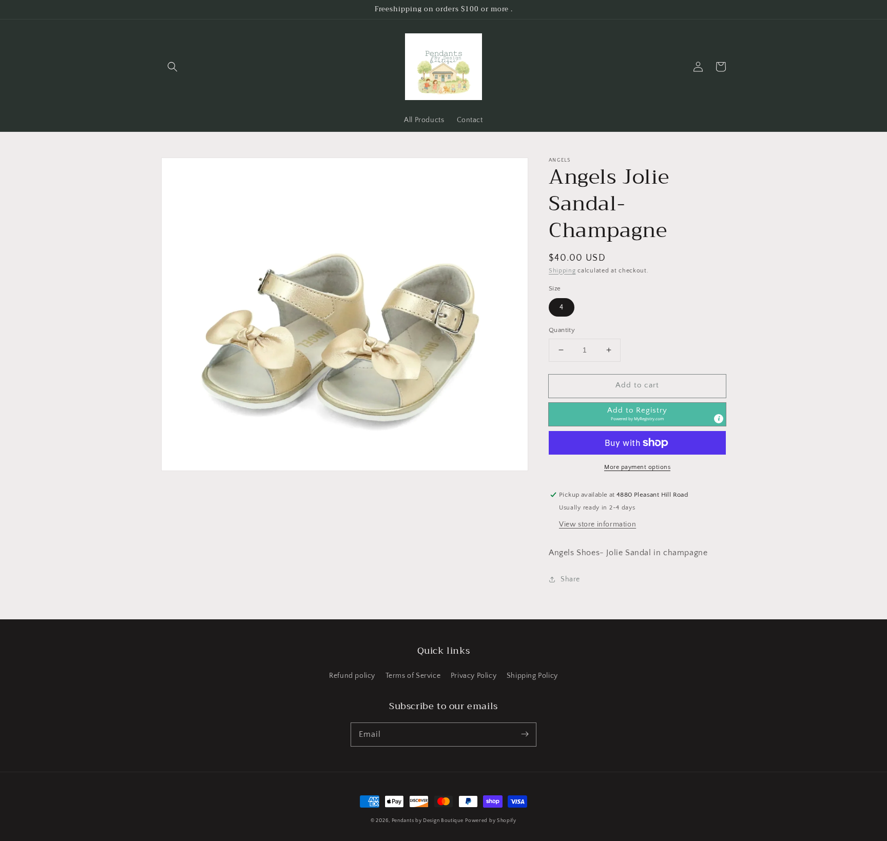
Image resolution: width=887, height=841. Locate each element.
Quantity (562, 330)
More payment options (637, 467)
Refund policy (352, 676)
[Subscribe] (524, 734)
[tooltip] (718, 418)
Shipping (562, 270)
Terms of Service (413, 676)
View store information (597, 524)
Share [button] (570, 579)
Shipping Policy (532, 676)
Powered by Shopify (490, 821)
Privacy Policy (473, 676)
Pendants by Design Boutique (428, 821)
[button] (172, 66)
